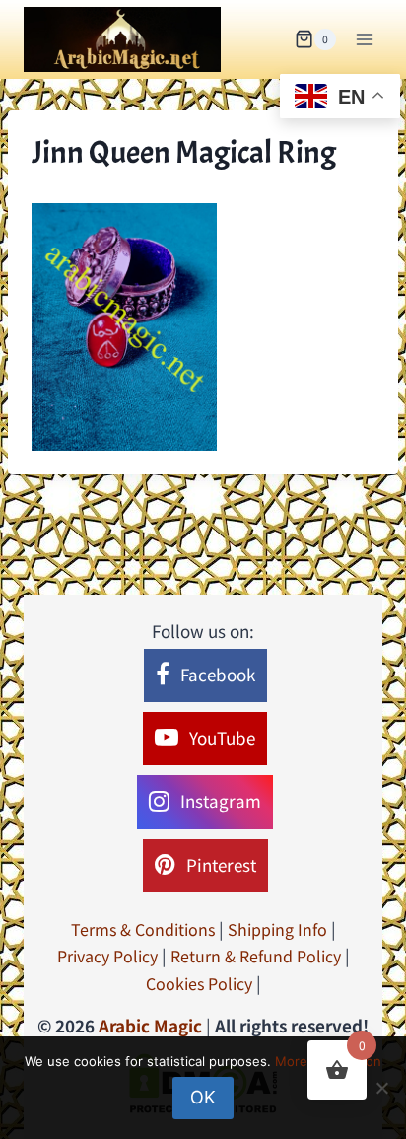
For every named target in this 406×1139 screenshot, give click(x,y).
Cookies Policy (199, 983)
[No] (381, 1088)
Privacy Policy (107, 955)
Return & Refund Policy (255, 955)
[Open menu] (364, 39)
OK (203, 1097)
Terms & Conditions (143, 929)
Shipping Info (277, 929)
